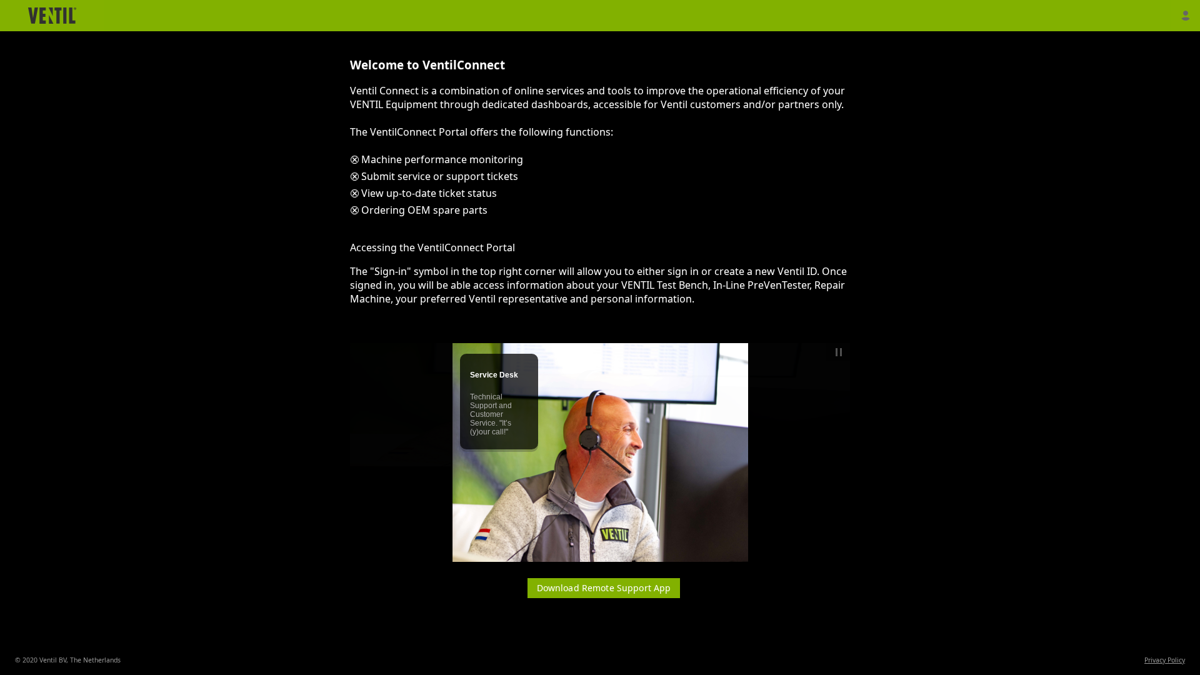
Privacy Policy (1164, 660)
